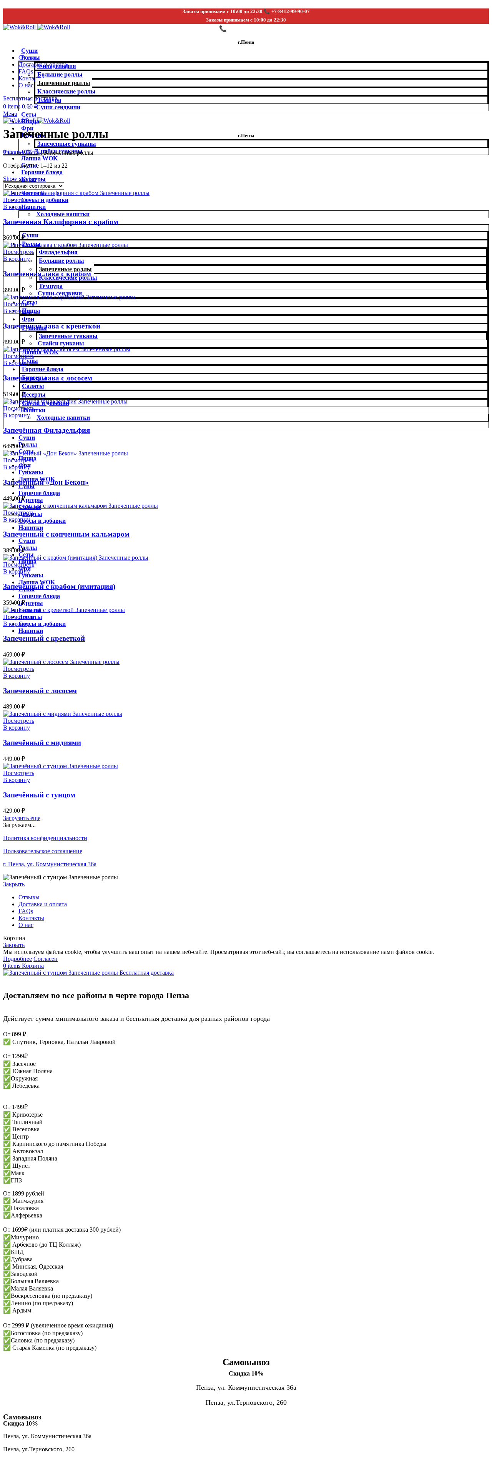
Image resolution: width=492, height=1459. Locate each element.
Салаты (33, 386)
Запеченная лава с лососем (47, 378)
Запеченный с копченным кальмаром (66, 534)
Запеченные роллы (63, 83)
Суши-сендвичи (58, 107)
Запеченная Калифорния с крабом (60, 222)
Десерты (34, 394)
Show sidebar (19, 178)
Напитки (33, 206)
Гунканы (30, 472)
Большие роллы (60, 74)
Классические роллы (66, 91)
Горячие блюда (42, 172)
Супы (30, 360)
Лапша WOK (39, 158)
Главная (14, 152)
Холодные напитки (63, 214)
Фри (28, 319)
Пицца (30, 121)
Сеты (29, 114)
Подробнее (17, 958)
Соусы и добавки (44, 200)
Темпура (49, 100)
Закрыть (14, 884)
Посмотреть (18, 200)
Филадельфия (56, 66)
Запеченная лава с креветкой (51, 326)
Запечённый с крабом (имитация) (59, 586)
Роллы (30, 57)
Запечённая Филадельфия (46, 430)
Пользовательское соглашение (42, 851)
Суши (29, 50)
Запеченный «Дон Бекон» (46, 482)
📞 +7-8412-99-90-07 (246, 28)
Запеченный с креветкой (44, 638)
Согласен (45, 958)
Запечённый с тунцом (39, 795)
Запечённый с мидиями (42, 743)
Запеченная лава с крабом (47, 274)
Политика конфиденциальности (45, 838)
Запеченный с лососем (40, 691)
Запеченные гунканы (66, 143)
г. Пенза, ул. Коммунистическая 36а (49, 864)
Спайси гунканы (61, 343)
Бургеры (30, 500)
